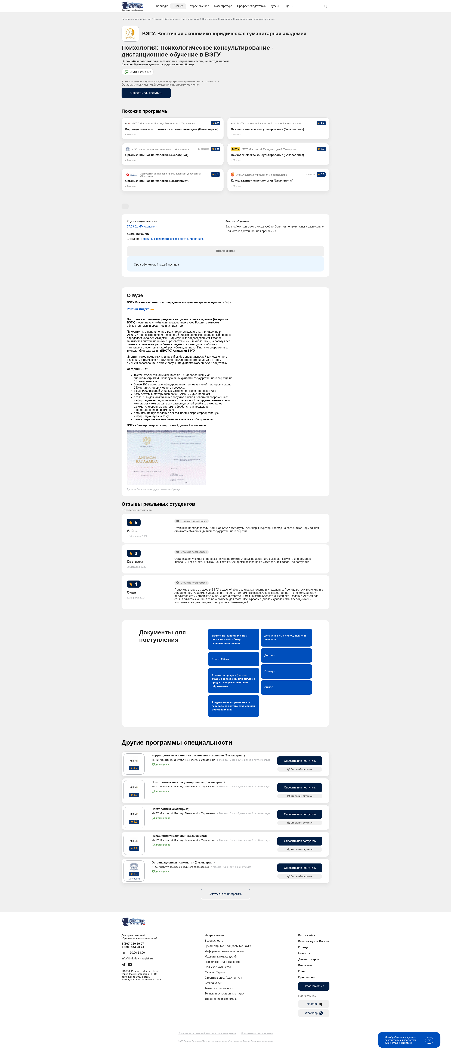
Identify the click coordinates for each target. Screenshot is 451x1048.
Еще (286, 6)
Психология (209, 19)
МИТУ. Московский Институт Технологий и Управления (183, 759)
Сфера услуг (213, 982)
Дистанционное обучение (136, 19)
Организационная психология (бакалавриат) (183, 862)
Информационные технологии (225, 951)
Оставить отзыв (314, 986)
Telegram (311, 1003)
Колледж (162, 6)
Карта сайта (306, 935)
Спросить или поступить (146, 92)
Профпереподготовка (251, 6)
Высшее (178, 6)
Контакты (305, 965)
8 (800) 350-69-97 (133, 943)
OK (429, 1040)
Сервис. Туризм (215, 972)
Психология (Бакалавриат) (170, 808)
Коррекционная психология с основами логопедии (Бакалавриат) (198, 755)
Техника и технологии (219, 988)
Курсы (275, 6)
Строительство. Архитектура (223, 977)
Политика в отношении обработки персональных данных (207, 1033)
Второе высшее (199, 6)
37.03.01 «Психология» (142, 226)
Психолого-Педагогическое (222, 961)
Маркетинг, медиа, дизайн (221, 956)
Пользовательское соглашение (257, 1033)
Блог (301, 971)
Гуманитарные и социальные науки (228, 945)
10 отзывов (134, 879)
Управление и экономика (221, 998)
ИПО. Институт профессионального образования (180, 866)
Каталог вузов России (313, 941)
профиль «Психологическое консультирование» (172, 238)
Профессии (306, 977)
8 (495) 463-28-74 (133, 946)
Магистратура (223, 6)
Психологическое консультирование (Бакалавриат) (188, 782)
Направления (214, 935)
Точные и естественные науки (224, 993)
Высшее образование (166, 19)
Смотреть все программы (225, 894)
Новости (304, 953)
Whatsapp (311, 1013)
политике (406, 1042)
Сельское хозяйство (218, 967)
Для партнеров (308, 959)
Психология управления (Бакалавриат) (179, 835)
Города (303, 947)
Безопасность (214, 940)
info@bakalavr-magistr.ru (137, 958)
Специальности (190, 19)
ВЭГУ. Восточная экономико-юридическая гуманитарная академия (224, 33)
